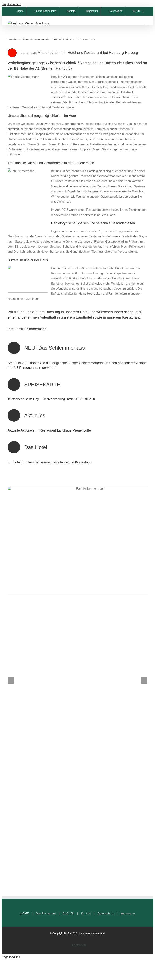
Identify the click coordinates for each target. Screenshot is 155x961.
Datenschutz (106, 913)
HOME (24, 913)
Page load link (11, 957)
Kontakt (86, 913)
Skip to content (11, 4)
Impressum (127, 913)
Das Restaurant (46, 913)
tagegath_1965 (48, 39)
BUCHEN (68, 913)
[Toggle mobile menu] (145, 23)
